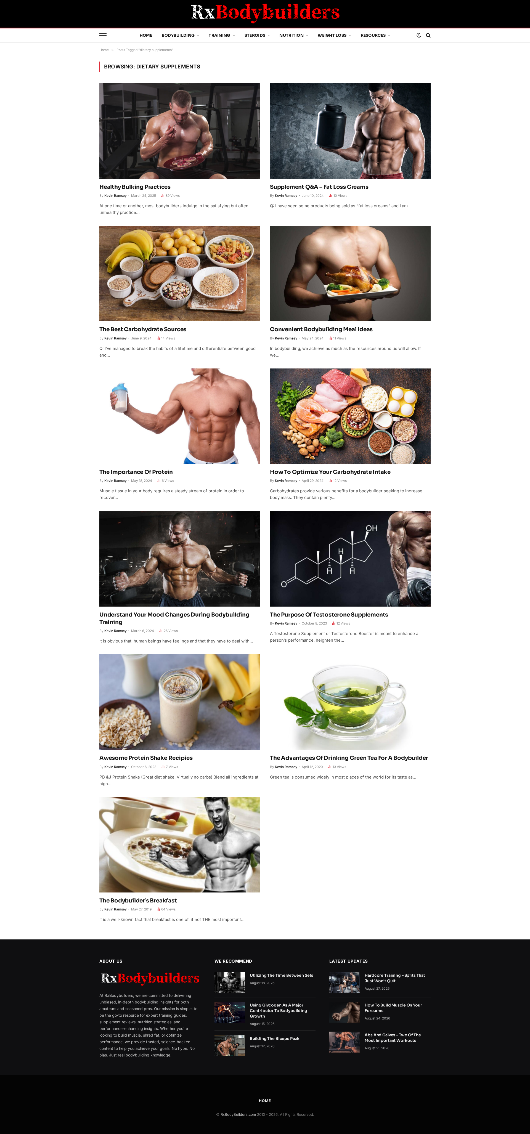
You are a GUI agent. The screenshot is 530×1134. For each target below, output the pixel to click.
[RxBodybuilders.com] (265, 14)
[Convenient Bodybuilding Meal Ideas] (350, 273)
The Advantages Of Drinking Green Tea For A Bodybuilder (349, 758)
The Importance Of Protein (136, 472)
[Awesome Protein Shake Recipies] (179, 702)
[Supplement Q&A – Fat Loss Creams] (350, 131)
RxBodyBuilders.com (238, 1114)
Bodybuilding (178, 35)
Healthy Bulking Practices (135, 187)
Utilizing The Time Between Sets (282, 975)
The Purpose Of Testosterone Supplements (329, 614)
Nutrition (291, 35)
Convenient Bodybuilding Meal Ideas (321, 329)
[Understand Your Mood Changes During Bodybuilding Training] (179, 558)
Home (146, 35)
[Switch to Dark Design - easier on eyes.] (418, 35)
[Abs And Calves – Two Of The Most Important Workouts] (344, 1042)
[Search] (428, 35)
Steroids (255, 35)
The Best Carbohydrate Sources (142, 329)
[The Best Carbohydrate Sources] (179, 273)
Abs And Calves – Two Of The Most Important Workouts (393, 1037)
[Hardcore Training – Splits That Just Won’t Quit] (344, 982)
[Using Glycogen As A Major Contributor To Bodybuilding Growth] (229, 1012)
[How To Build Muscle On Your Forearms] (344, 1012)
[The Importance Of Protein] (179, 416)
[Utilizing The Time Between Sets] (229, 982)
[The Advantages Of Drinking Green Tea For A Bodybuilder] (350, 702)
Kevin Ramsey (115, 195)
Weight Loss (332, 35)
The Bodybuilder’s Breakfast (138, 900)
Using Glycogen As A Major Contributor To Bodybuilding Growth (278, 1011)
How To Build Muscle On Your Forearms (393, 1008)
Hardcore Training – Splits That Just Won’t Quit (395, 978)
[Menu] (103, 35)
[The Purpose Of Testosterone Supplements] (350, 558)
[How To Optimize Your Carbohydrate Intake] (350, 416)
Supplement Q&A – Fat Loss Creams (319, 187)
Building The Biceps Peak (275, 1038)
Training (219, 35)
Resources (373, 35)
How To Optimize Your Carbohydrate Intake (330, 472)
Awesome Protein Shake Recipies (146, 758)
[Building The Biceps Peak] (229, 1045)
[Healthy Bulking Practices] (179, 131)
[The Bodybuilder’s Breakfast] (179, 845)
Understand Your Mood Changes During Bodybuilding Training (174, 618)
